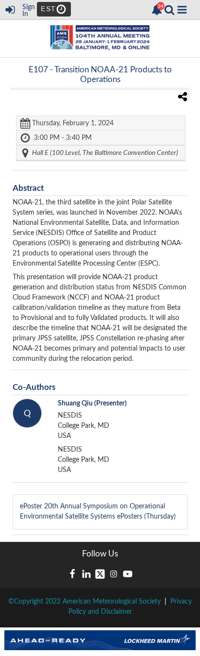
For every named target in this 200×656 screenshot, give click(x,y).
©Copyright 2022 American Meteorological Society (84, 601)
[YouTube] (128, 574)
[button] (182, 9)
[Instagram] (113, 574)
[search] (169, 9)
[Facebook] (72, 574)
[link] (156, 9)
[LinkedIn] (86, 574)
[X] (100, 574)
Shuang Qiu (92, 403)
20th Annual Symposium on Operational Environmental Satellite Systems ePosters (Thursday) (98, 511)
